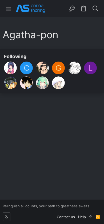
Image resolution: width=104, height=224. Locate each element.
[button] (9, 8)
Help (82, 217)
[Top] (90, 217)
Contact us (66, 217)
